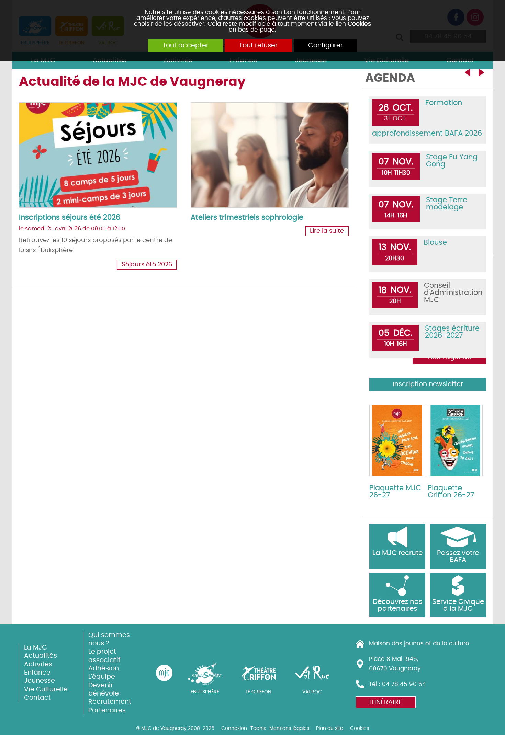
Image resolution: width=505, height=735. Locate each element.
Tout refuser (258, 45)
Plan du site (329, 728)
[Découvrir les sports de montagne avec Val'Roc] (312, 673)
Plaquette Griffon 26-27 (451, 491)
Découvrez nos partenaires (397, 605)
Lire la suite (327, 231)
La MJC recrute (397, 553)
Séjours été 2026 (147, 265)
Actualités (40, 656)
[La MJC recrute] (397, 537)
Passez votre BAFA (458, 556)
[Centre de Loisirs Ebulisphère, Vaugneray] (205, 673)
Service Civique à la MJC (458, 605)
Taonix (258, 728)
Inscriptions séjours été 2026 (69, 217)
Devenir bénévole (103, 689)
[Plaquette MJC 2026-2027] (397, 440)
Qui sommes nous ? (109, 639)
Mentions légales (289, 728)
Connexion (234, 728)
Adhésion (103, 668)
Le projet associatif (104, 655)
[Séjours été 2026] (99, 156)
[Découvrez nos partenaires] (397, 585)
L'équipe (101, 677)
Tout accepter (185, 45)
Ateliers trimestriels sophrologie (247, 217)
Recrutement (109, 702)
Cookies (359, 24)
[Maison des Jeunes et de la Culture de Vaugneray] (164, 672)
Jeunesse (39, 681)
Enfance (37, 672)
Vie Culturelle (46, 689)
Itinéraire (385, 702)
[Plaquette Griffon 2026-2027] (455, 440)
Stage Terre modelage (446, 203)
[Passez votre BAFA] (458, 537)
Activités (38, 664)
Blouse (435, 242)
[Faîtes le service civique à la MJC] (458, 585)
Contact (37, 697)
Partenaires (107, 710)
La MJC (35, 647)
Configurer (325, 45)
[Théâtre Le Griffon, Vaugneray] (258, 673)
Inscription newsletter (428, 384)
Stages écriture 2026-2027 (452, 332)
